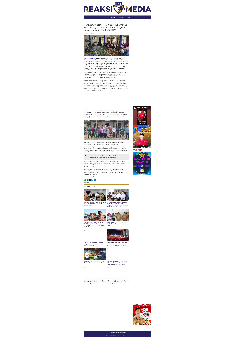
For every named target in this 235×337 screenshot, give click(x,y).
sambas (87, 182)
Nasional (113, 17)
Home (105, 17)
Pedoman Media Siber (121, 332)
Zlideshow (95, 22)
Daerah (121, 17)
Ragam (129, 17)
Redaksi (113, 332)
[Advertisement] (106, 100)
